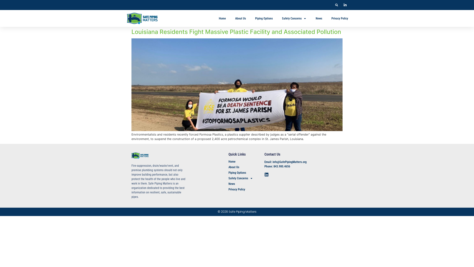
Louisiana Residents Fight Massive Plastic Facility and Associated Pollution (236, 31)
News (319, 18)
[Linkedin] (266, 174)
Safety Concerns (292, 18)
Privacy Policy (339, 18)
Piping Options (264, 18)
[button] (336, 5)
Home (222, 18)
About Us (240, 18)
